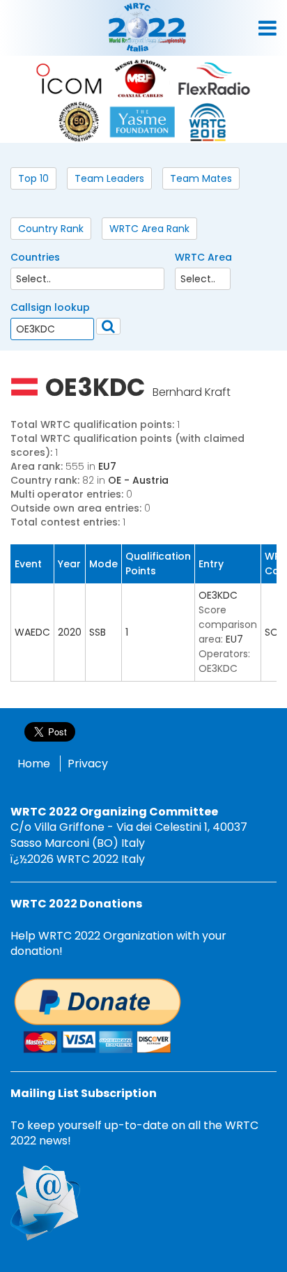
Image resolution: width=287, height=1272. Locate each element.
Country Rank (51, 229)
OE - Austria (138, 480)
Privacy (88, 764)
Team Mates (201, 178)
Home (33, 764)
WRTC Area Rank (149, 229)
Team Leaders (109, 178)
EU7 (107, 466)
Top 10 (33, 178)
